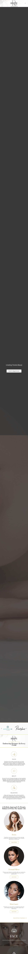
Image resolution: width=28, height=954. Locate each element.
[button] (1, 728)
